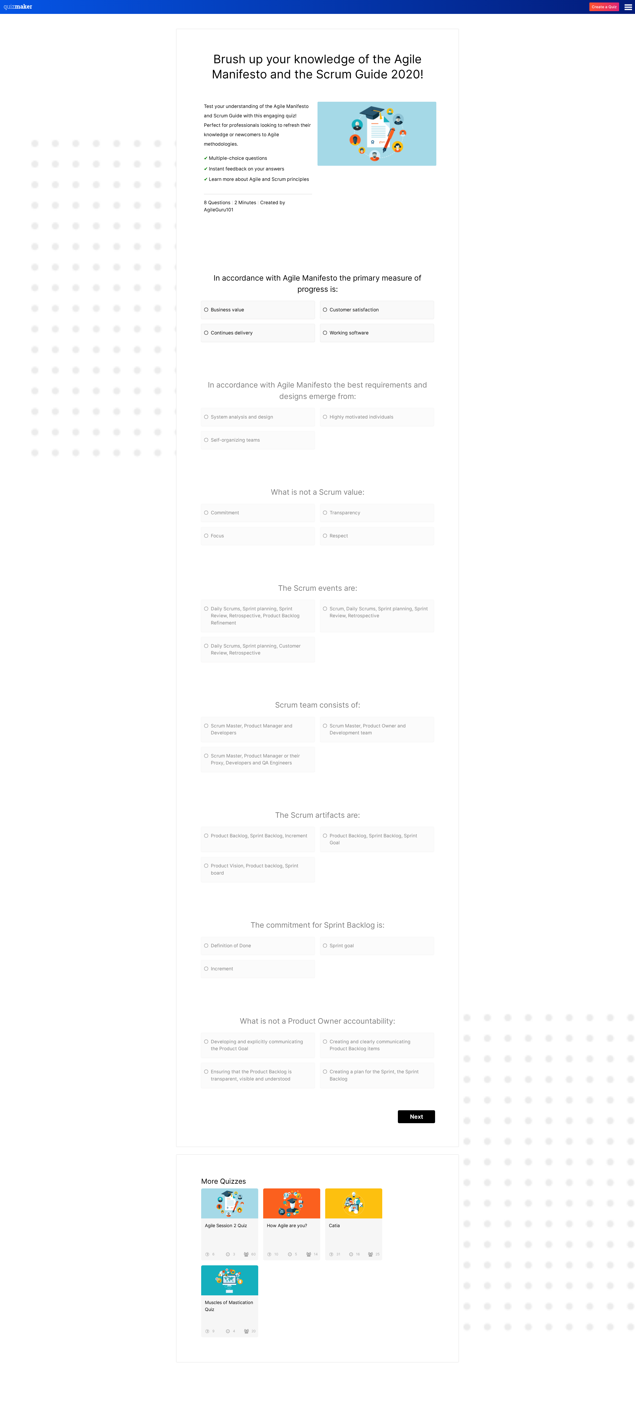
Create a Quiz (604, 6)
